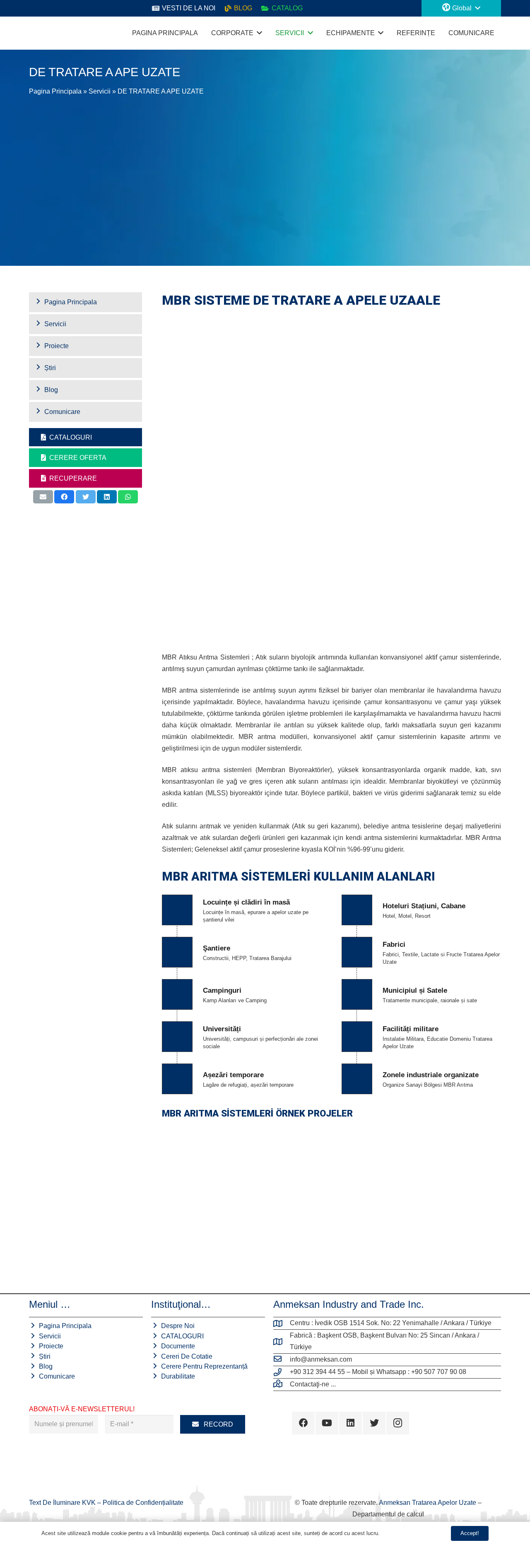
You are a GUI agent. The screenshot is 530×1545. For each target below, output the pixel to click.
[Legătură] (37, 33)
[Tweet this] (86, 496)
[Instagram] (397, 1423)
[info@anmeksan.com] (281, 1359)
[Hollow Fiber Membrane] (194, 1165)
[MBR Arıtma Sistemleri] (400, 1165)
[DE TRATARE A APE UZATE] (263, 1165)
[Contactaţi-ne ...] (281, 1384)
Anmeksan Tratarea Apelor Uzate (427, 1502)
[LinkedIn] (350, 1423)
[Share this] (64, 496)
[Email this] (43, 496)
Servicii (100, 91)
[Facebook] (303, 1423)
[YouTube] (327, 1423)
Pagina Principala (55, 91)
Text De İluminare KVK (63, 1502)
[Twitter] (374, 1423)
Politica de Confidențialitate (143, 1502)
